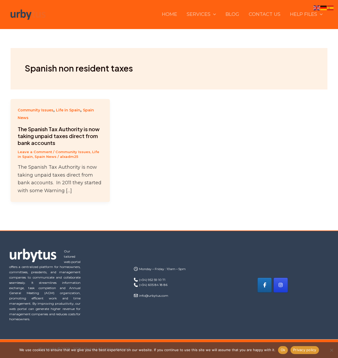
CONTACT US (264, 14)
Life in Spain (68, 110)
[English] (316, 8)
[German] (323, 8)
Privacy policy (304, 350)
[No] (331, 350)
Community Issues (35, 110)
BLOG (232, 14)
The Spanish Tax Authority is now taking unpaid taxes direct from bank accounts (59, 136)
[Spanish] (330, 8)
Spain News (46, 156)
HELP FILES (303, 14)
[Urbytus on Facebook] (264, 285)
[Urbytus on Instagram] (281, 285)
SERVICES (198, 14)
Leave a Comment (35, 152)
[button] (213, 14)
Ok (283, 350)
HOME (169, 14)
